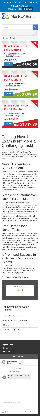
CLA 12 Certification (20, 287)
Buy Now (8, 64)
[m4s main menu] (3, 32)
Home (5, 38)
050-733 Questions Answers (12, 316)
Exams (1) (20, 290)
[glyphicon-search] (35, 27)
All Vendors (7, 351)
